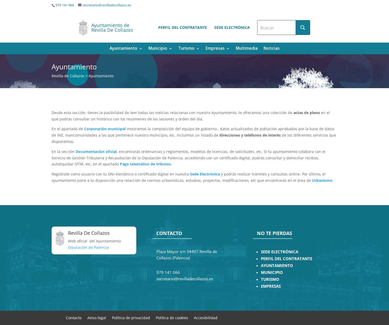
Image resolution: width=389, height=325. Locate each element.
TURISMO (270, 279)
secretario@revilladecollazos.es (107, 5)
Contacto (74, 317)
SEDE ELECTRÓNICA (279, 252)
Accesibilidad (206, 317)
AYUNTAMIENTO (277, 265)
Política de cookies (172, 317)
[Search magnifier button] (303, 27)
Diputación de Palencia (88, 247)
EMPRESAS (271, 286)
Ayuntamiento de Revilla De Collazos (112, 27)
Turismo (186, 49)
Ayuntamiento (123, 49)
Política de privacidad (131, 317)
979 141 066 (65, 5)
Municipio (157, 49)
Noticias (272, 49)
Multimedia (247, 49)
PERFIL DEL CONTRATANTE (286, 258)
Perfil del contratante (182, 27)
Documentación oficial (96, 151)
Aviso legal (96, 317)
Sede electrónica (232, 27)
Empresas (215, 49)
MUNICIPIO (272, 272)
